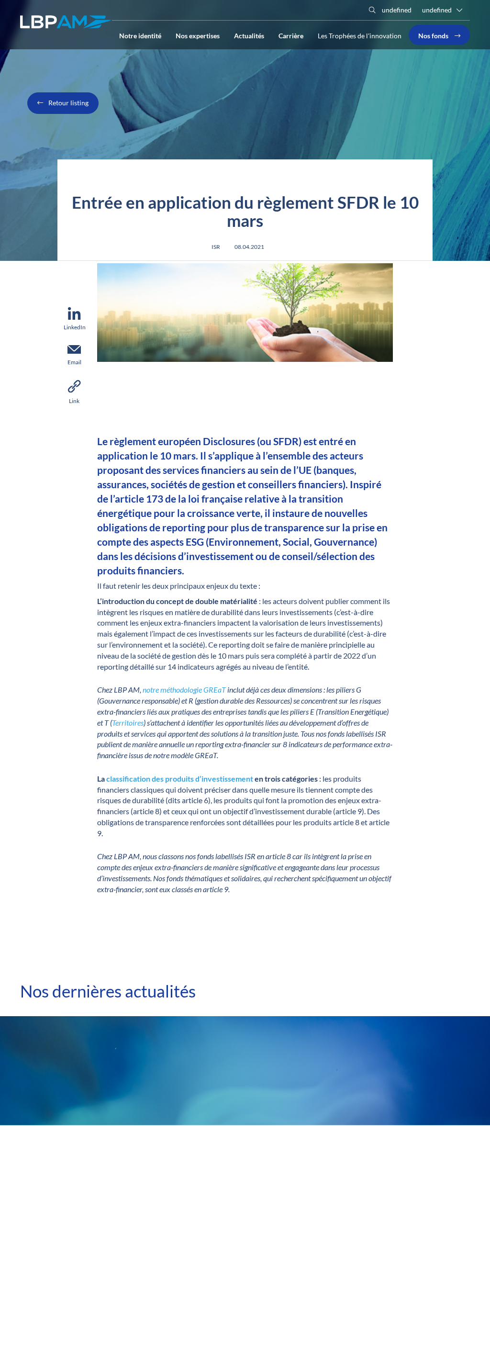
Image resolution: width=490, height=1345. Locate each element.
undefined (396, 10)
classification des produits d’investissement (179, 778)
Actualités (249, 35)
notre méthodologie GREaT (185, 689)
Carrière (290, 35)
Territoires (128, 722)
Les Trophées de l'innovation (359, 36)
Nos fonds (434, 35)
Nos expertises (198, 35)
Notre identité (140, 35)
